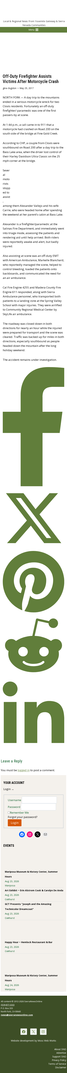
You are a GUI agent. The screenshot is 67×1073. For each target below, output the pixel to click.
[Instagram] (43, 1031)
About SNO (60, 1049)
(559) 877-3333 (7, 1004)
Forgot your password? (22, 817)
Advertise (61, 1052)
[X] (33, 1031)
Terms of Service (57, 1063)
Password (14, 807)
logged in (24, 770)
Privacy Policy (59, 1060)
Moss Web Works (47, 1040)
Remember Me (19, 812)
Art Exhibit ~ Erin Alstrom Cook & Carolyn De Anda (34, 890)
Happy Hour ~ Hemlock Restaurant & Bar (28, 942)
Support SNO (59, 1056)
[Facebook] (23, 1031)
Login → (8, 789)
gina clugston (9, 88)
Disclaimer (60, 1067)
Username (15, 800)
